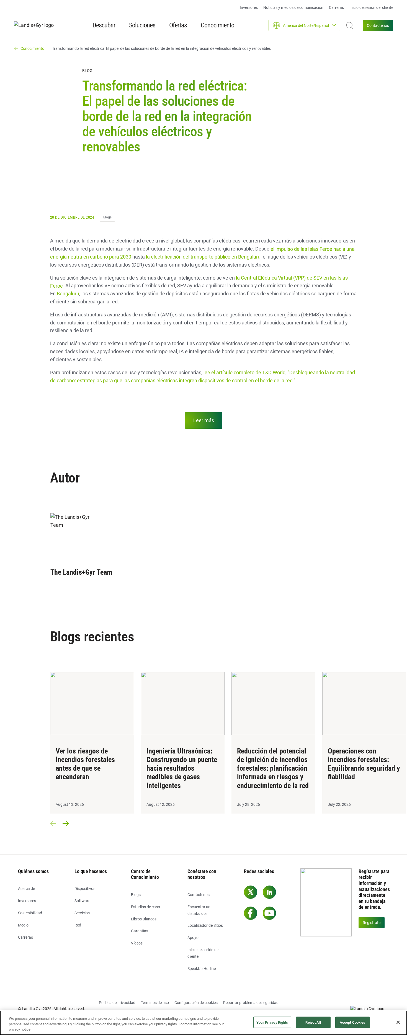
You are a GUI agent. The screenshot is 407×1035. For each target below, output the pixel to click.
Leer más (203, 420)
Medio (23, 925)
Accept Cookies (352, 1022)
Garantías (139, 931)
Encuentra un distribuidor (198, 910)
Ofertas (178, 25)
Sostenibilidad (30, 913)
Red (77, 925)
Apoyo (193, 937)
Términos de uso (155, 1002)
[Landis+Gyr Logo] (369, 1009)
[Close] (398, 1022)
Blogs (107, 217)
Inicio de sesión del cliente (371, 7)
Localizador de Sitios (205, 925)
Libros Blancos (143, 919)
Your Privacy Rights (272, 1022)
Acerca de (26, 888)
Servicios (82, 913)
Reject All (313, 1022)
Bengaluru (68, 293)
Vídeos (137, 943)
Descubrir (103, 25)
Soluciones (142, 25)
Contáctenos (378, 25)
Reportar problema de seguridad (251, 1002)
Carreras (336, 7)
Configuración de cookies (196, 1002)
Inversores (249, 7)
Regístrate (371, 922)
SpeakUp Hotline (201, 968)
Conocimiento (217, 25)
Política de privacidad (117, 1002)
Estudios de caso (145, 907)
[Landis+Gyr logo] (36, 25)
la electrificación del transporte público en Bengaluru (203, 257)
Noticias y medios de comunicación (293, 7)
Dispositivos (84, 888)
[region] (203, 1022)
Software (82, 901)
